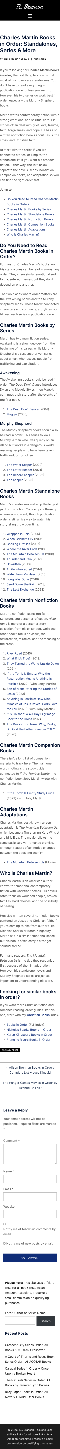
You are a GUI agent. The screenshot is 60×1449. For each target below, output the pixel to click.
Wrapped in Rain (18, 534)
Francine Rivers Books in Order (28, 1039)
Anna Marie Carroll (17, 59)
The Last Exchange (20, 589)
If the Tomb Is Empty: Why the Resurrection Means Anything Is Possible (29, 678)
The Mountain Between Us (25, 554)
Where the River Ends (22, 549)
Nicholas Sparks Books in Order (29, 1029)
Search (46, 1321)
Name (8, 1171)
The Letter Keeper (19, 470)
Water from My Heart (22, 574)
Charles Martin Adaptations (26, 229)
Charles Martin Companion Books (30, 224)
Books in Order (17, 1024)
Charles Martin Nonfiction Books (30, 219)
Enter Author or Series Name (25, 1313)
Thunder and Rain (19, 559)
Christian (40, 59)
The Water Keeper (19, 465)
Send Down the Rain (21, 584)
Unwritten (14, 564)
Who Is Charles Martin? (23, 234)
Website (8, 1206)
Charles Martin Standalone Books (30, 214)
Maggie (12, 414)
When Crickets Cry (20, 539)
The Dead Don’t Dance (22, 409)
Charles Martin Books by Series (29, 209)
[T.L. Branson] (30, 6)
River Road (14, 653)
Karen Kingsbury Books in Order (29, 1034)
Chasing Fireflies (18, 544)
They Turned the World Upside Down (33, 663)
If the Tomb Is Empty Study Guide (30, 793)
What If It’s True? (18, 658)
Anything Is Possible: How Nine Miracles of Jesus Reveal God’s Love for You (32, 704)
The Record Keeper (20, 475)
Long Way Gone (18, 579)
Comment (11, 1140)
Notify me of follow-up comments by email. (29, 1231)
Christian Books (38, 1015)
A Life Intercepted (19, 569)
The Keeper (15, 480)
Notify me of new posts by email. (29, 1243)
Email (8, 1189)
